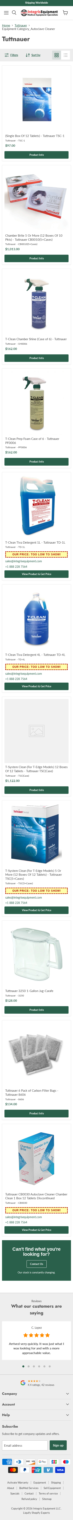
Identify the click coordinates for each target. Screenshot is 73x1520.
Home (6, 25)
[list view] (65, 55)
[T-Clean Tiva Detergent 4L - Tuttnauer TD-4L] (36, 619)
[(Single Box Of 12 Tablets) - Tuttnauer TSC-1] (36, 100)
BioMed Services (29, 1488)
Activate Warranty (17, 1482)
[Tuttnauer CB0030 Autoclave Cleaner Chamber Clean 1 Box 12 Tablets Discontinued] (36, 1158)
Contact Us (36, 1264)
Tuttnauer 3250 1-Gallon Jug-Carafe (29, 991)
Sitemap (47, 1499)
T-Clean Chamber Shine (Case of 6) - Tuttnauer (36, 339)
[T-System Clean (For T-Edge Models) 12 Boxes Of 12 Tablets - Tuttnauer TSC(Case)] (36, 731)
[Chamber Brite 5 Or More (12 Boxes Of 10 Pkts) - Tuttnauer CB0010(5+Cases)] (36, 200)
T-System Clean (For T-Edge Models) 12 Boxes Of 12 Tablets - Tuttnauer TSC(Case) (36, 769)
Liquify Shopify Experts (36, 1512)
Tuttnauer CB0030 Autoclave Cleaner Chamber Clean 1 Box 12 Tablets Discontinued (36, 1196)
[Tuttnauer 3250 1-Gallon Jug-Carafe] (36, 955)
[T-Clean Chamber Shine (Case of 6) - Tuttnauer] (36, 303)
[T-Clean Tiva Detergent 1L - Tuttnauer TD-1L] (36, 507)
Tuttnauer (21, 25)
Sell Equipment (52, 1488)
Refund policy (29, 1499)
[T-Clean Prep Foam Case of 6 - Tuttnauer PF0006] (36, 403)
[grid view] (56, 55)
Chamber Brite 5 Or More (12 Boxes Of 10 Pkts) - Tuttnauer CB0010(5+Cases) (33, 237)
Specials (14, 1493)
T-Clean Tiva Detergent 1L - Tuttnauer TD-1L (35, 542)
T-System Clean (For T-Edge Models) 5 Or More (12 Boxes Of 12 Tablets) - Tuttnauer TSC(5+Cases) (33, 874)
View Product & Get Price (36, 574)
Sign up (58, 1445)
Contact (29, 1493)
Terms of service (48, 1493)
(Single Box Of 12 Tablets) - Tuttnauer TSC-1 (34, 136)
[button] (23, 1366)
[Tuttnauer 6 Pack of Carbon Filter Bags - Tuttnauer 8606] (36, 1055)
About (10, 1488)
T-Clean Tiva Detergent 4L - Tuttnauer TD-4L (35, 654)
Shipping (56, 1482)
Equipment (39, 1482)
